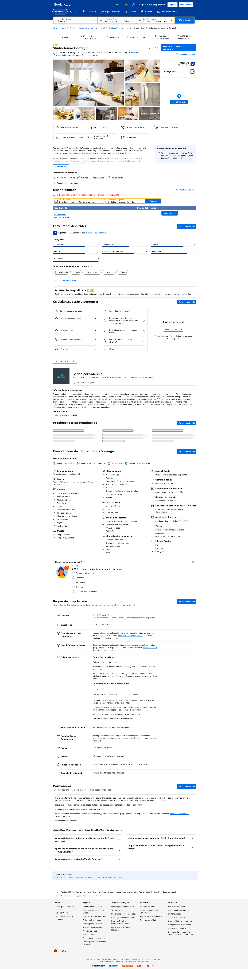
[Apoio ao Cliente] (133, 5)
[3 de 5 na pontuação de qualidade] (55, 45)
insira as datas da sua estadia (130, 635)
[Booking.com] (64, 4)
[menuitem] (60, 11)
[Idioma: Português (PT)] (126, 5)
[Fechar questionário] (193, 562)
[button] (179, 98)
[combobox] (75, 21)
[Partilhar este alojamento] (156, 48)
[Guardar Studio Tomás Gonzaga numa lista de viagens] (150, 48)
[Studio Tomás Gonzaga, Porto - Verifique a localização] (54, 53)
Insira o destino (65, 19)
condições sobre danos (179, 813)
